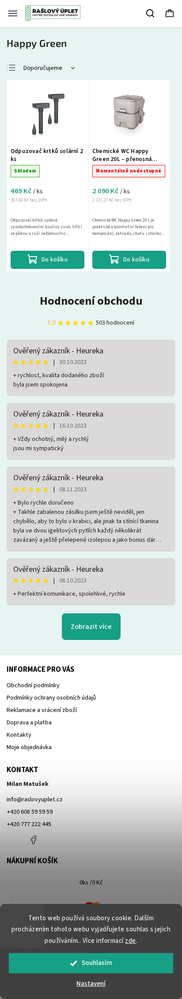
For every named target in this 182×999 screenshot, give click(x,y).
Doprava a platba (29, 722)
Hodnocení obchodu (91, 301)
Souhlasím (97, 963)
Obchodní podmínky (33, 685)
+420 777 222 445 (29, 824)
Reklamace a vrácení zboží (42, 710)
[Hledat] (150, 13)
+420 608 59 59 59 (30, 812)
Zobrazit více (91, 627)
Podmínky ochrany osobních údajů (51, 697)
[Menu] (13, 13)
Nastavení (91, 983)
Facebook (33, 839)
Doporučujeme (42, 68)
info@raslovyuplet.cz (35, 799)
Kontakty (19, 735)
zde (130, 940)
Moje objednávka (29, 747)
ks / (91, 882)
